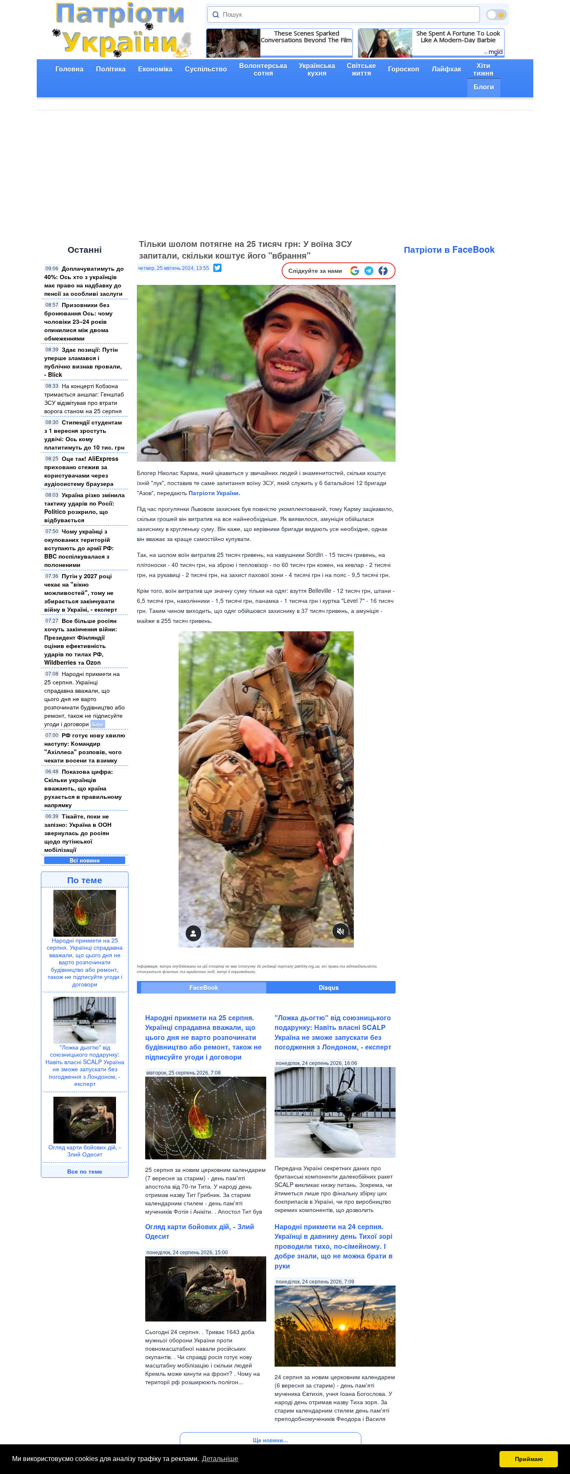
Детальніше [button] (220, 1458)
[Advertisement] (285, 172)
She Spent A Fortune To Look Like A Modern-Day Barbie (458, 36)
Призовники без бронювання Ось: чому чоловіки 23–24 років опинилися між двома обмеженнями (78, 321)
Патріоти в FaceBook (449, 249)
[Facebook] (383, 271)
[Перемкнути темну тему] (496, 14)
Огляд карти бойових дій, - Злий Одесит (84, 1151)
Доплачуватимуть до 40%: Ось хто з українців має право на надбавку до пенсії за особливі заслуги (84, 280)
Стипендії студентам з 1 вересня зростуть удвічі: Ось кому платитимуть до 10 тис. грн (84, 434)
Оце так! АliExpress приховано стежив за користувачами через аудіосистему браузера (81, 471)
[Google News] (355, 271)
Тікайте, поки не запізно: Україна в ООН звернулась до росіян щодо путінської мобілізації (77, 833)
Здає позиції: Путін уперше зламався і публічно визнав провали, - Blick (83, 362)
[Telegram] (369, 271)
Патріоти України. (214, 492)
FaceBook (203, 987)
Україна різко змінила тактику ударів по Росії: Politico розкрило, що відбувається (84, 507)
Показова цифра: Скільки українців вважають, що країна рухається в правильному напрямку (83, 788)
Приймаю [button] (529, 1459)
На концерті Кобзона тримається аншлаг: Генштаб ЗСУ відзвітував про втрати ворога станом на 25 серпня (84, 398)
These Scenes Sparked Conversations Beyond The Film (306, 36)
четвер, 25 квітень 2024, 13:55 (173, 268)
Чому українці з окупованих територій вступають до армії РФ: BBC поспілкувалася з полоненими (79, 548)
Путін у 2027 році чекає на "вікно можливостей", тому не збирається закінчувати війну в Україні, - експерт (80, 592)
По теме (84, 879)
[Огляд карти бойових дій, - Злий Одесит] (84, 1119)
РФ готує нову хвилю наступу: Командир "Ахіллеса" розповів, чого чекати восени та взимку (84, 747)
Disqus (329, 987)
